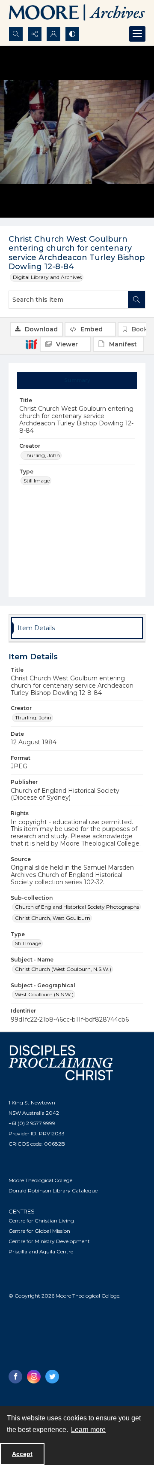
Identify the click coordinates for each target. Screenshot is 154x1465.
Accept (22, 1453)
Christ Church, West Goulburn (52, 918)
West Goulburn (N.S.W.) (44, 994)
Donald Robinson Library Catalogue (53, 1190)
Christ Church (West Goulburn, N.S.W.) (63, 969)
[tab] (77, 380)
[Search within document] (136, 299)
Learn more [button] (88, 1429)
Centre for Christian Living (41, 1220)
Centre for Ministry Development (49, 1241)
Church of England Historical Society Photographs (77, 907)
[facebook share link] (15, 1376)
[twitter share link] (52, 1376)
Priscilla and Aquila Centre (41, 1251)
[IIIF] (31, 344)
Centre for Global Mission (39, 1231)
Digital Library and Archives (47, 277)
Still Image (37, 480)
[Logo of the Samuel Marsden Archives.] (77, 13)
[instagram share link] (34, 1376)
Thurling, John (42, 455)
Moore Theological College (40, 1180)
